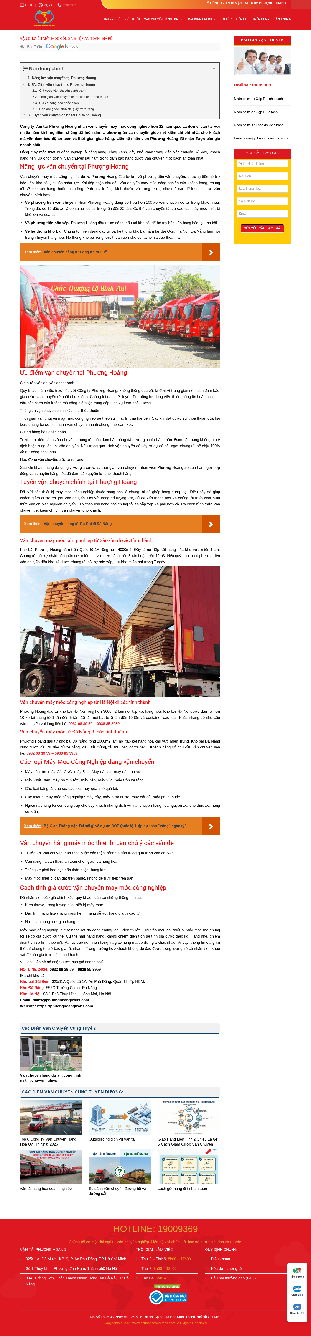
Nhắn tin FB (297, 1313)
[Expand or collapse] (214, 68)
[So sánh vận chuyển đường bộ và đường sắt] (120, 1166)
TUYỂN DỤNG (260, 19)
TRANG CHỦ (111, 19)
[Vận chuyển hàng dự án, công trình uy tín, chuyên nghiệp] (51, 1053)
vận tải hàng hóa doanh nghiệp (46, 1188)
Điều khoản (220, 1259)
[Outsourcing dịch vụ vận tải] (120, 1117)
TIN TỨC (226, 19)
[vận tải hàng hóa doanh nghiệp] (51, 1166)
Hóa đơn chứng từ (226, 1268)
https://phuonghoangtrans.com (65, 1006)
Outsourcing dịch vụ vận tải (112, 1139)
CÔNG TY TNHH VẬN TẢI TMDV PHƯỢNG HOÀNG (248, 3)
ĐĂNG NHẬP (282, 19)
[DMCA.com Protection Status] (167, 1286)
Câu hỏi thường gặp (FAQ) (233, 1278)
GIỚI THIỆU (132, 19)
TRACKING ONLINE (199, 19)
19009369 (261, 85)
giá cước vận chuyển (38, 397)
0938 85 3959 (108, 724)
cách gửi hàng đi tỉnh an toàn (182, 1188)
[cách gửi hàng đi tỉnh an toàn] (189, 1166)
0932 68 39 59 (80, 724)
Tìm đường (297, 1276)
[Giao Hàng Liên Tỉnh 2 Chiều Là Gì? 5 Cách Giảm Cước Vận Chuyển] (189, 1117)
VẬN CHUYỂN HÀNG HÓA (161, 19)
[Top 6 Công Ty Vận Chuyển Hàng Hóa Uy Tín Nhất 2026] (51, 1117)
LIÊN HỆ (241, 19)
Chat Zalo (297, 1294)
